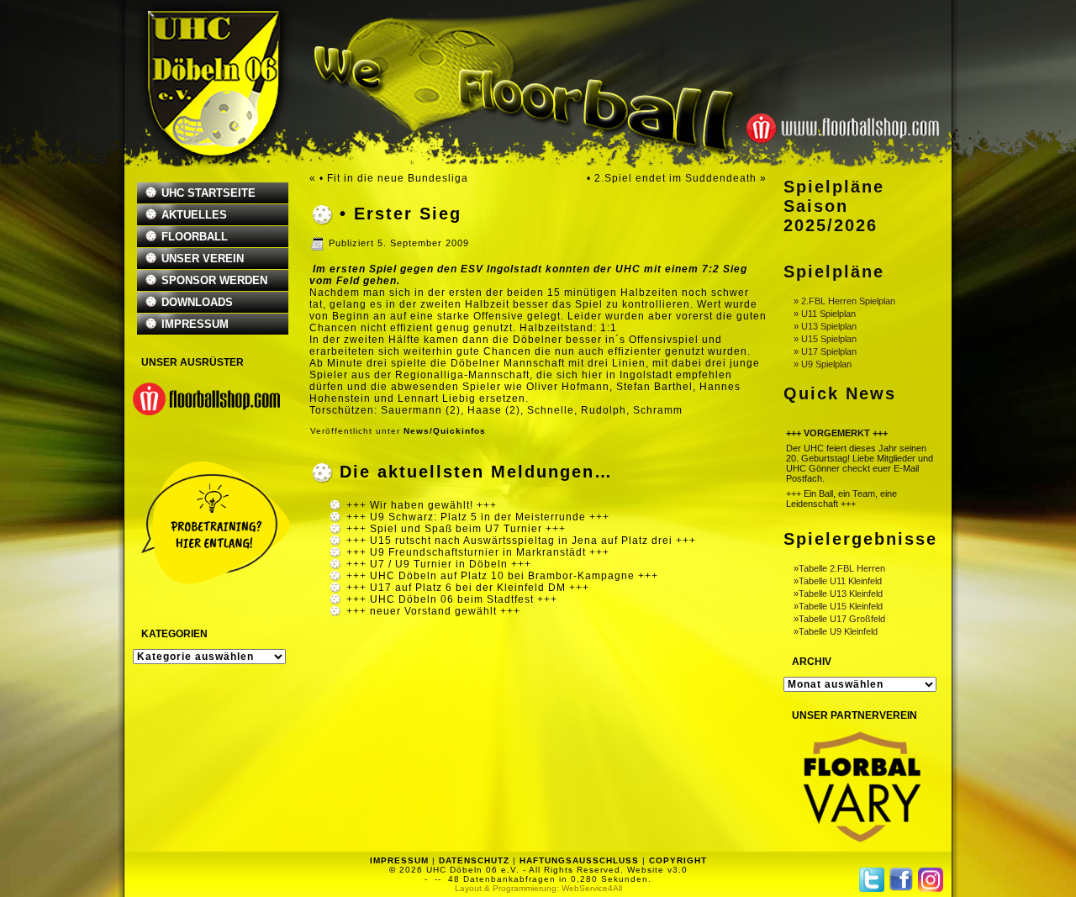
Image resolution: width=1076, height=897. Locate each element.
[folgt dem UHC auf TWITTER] (871, 880)
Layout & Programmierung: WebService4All (538, 888)
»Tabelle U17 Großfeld (839, 619)
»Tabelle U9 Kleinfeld (836, 631)
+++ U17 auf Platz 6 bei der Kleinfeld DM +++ (467, 588)
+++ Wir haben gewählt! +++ (421, 505)
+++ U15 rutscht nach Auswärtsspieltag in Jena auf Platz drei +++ (521, 540)
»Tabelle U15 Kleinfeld (838, 606)
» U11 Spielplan (825, 314)
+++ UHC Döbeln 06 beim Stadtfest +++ (451, 599)
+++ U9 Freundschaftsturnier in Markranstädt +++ (477, 552)
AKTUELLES (194, 214)
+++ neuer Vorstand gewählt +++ (433, 611)
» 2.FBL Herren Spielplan (844, 301)
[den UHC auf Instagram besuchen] (930, 880)
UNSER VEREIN (202, 258)
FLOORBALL (194, 236)
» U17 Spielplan (825, 351)
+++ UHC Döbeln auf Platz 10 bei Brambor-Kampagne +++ (502, 576)
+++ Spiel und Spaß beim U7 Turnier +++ (456, 529)
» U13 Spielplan (825, 326)
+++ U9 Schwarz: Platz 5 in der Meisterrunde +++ (477, 517)
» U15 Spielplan (825, 339)
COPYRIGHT (678, 860)
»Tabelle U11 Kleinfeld (838, 581)
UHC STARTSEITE (208, 193)
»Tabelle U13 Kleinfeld (838, 593)
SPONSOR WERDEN (214, 280)
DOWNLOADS (197, 302)
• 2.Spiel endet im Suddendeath (672, 178)
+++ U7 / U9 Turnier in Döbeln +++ (438, 564)
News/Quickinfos (445, 430)
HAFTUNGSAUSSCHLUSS (579, 860)
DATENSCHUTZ (474, 860)
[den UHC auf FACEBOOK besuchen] (901, 879)
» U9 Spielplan (823, 364)
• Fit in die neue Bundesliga (393, 178)
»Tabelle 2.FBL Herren (839, 568)
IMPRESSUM (195, 324)
